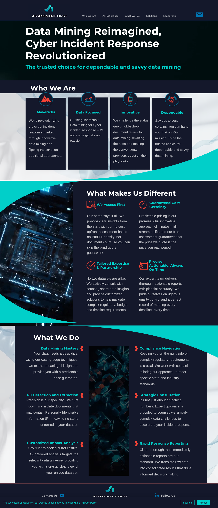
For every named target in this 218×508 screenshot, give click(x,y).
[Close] (214, 502)
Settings (187, 502)
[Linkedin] (157, 495)
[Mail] (62, 496)
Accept (203, 502)
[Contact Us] (199, 15)
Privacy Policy (89, 502)
